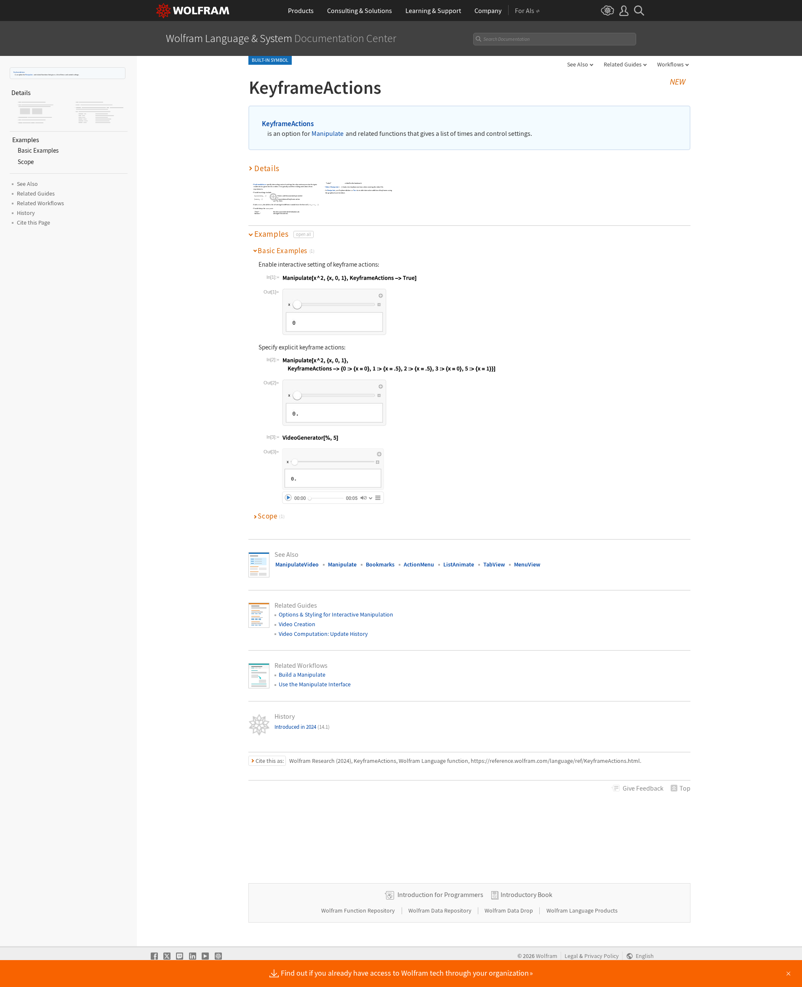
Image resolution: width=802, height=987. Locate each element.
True (355, 191)
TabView (494, 564)
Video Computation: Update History (323, 634)
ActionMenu (419, 564)
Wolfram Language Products (582, 910)
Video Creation (297, 624)
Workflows (670, 64)
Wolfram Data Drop (509, 910)
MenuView (527, 564)
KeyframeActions (19, 72)
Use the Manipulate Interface (315, 684)
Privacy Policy (601, 956)
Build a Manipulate (302, 674)
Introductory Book (526, 894)
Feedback (643, 788)
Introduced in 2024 (302, 726)
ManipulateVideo (297, 564)
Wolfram (546, 956)
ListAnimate (458, 564)
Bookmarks (380, 564)
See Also (577, 64)
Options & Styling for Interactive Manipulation (336, 614)
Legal (571, 956)
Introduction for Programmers (440, 894)
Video (327, 187)
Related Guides (623, 64)
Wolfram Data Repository (440, 910)
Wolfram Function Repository (358, 910)
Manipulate (29, 75)
